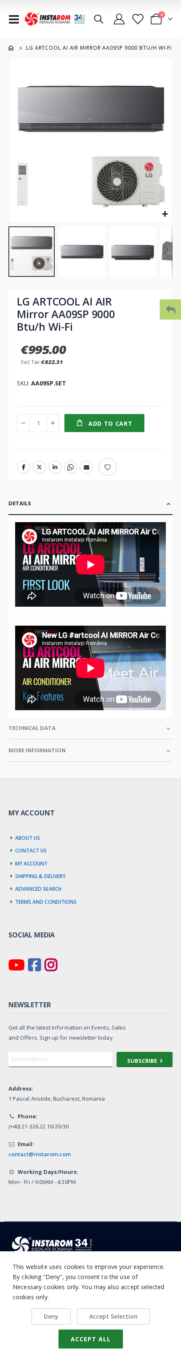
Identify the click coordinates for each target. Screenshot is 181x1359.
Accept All (91, 1339)
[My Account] (118, 18)
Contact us (31, 849)
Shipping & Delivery (40, 875)
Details (19, 503)
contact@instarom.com (39, 1154)
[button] (164, 214)
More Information (37, 750)
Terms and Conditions (46, 901)
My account (31, 862)
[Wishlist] (137, 19)
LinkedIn (55, 467)
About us (27, 837)
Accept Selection (113, 1316)
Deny (51, 1316)
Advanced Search (38, 888)
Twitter (39, 467)
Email (86, 467)
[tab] (90, 504)
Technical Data (32, 728)
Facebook (23, 467)
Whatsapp (70, 467)
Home (11, 48)
